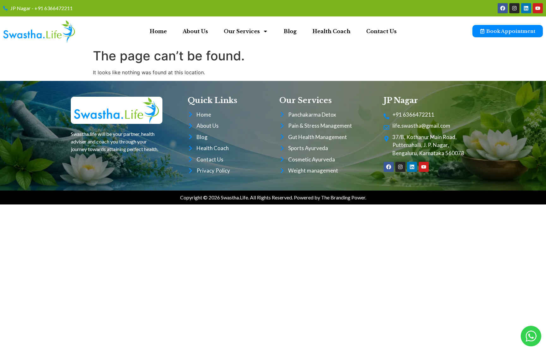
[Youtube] (538, 8)
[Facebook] (503, 8)
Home (158, 31)
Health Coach (331, 31)
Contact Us (381, 31)
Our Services (242, 31)
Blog (290, 31)
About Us (195, 31)
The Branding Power (343, 197)
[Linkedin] (526, 8)
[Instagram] (514, 8)
